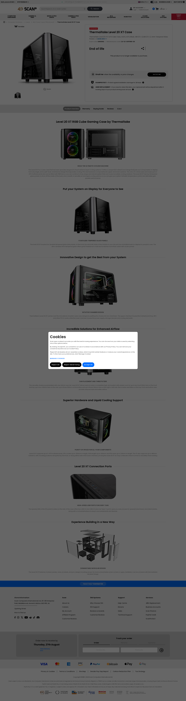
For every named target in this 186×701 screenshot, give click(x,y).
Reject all (56, 365)
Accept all (88, 365)
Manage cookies (57, 359)
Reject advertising (72, 365)
